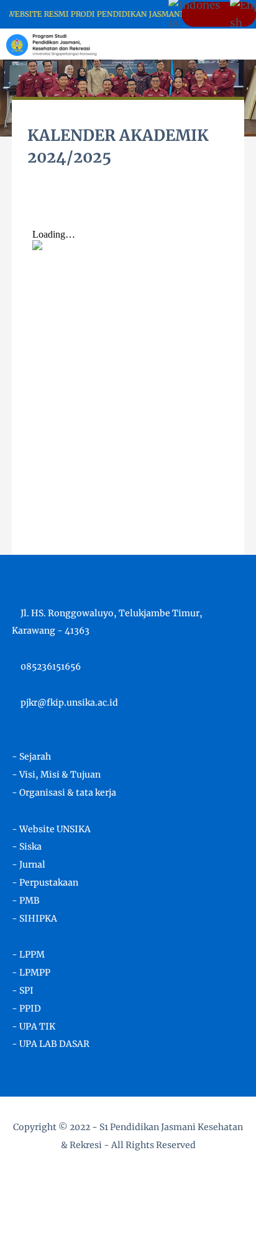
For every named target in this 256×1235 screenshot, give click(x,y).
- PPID (26, 1008)
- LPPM (28, 954)
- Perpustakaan (45, 882)
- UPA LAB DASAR (50, 1043)
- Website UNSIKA (51, 829)
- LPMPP (31, 972)
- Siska (27, 846)
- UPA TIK (33, 1026)
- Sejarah (31, 756)
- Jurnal (28, 864)
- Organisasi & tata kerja (64, 792)
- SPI (23, 990)
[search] (204, 44)
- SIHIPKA (34, 918)
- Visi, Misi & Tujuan (56, 774)
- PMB (26, 900)
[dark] (225, 44)
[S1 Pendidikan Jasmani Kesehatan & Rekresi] (51, 43)
